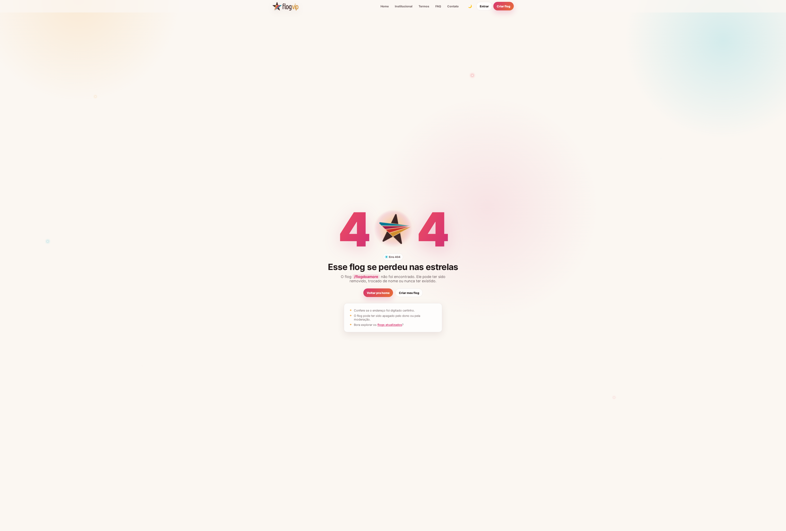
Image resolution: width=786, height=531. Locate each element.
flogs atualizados (389, 325)
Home (385, 6)
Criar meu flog (409, 293)
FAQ (438, 6)
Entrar (484, 6)
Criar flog (503, 6)
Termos (424, 6)
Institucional (403, 6)
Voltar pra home (378, 293)
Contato (453, 6)
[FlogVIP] (285, 6)
